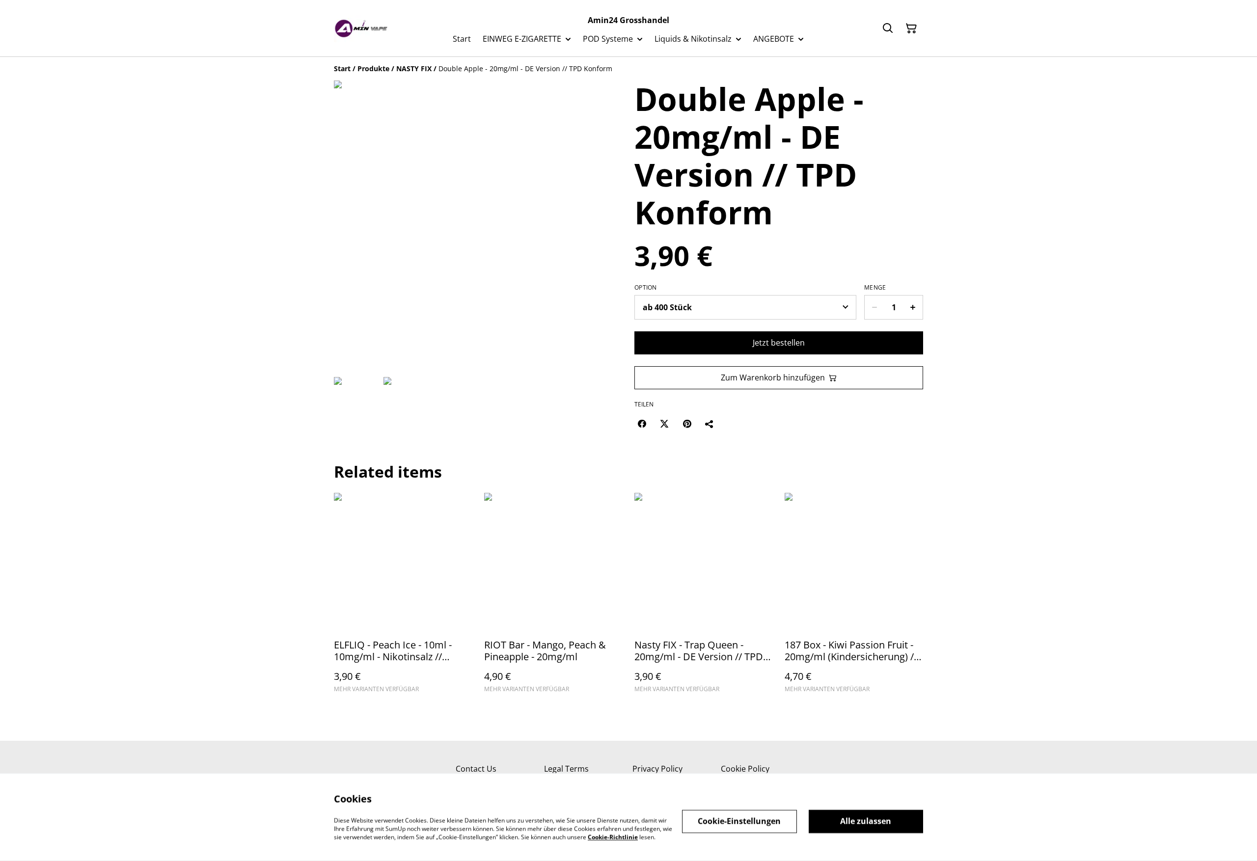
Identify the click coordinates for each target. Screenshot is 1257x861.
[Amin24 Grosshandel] (361, 28)
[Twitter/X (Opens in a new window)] (664, 423)
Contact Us (476, 768)
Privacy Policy (657, 768)
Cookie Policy (745, 768)
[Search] (888, 28)
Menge (875, 287)
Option (645, 287)
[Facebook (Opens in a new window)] (641, 423)
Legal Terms (566, 768)
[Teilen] (709, 423)
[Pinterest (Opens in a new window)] (687, 423)
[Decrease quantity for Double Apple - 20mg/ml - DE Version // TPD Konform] (874, 307)
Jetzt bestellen (779, 342)
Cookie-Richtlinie (613, 837)
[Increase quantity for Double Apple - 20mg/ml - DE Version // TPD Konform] (913, 307)
